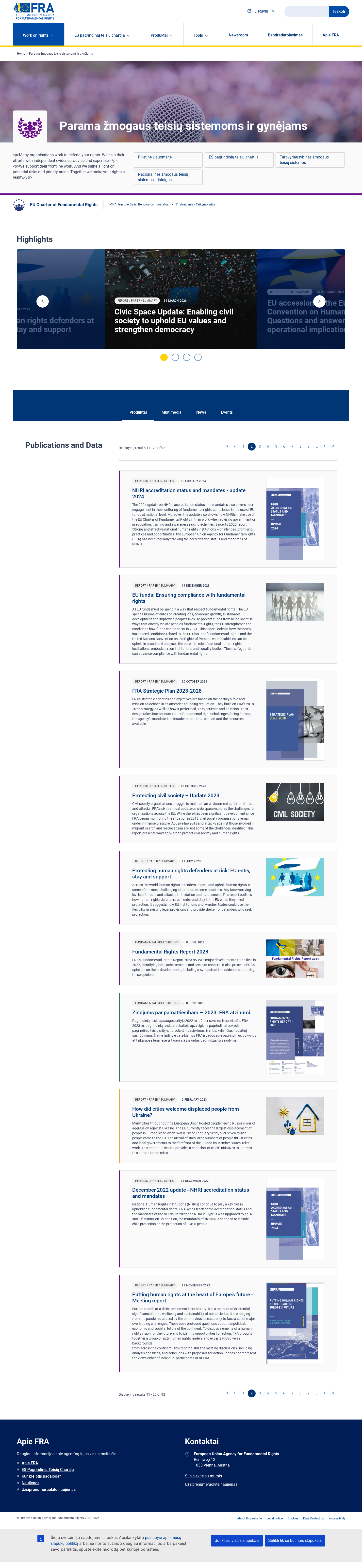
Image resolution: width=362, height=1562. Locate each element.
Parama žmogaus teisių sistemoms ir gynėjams (61, 53)
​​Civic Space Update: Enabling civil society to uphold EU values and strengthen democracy (174, 320)
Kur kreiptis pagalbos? (41, 1476)
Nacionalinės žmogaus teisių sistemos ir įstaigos (163, 177)
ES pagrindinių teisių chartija (234, 157)
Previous (42, 301)
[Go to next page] (325, 447)
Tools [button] (198, 35)
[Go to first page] (227, 447)
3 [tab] (186, 357)
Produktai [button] (159, 35)
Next (319, 301)
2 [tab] (175, 357)
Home (21, 53)
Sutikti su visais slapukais (236, 1540)
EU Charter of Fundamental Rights (64, 204)
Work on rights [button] (36, 35)
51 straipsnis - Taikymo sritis (195, 204)
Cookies (293, 1518)
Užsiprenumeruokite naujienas (49, 1489)
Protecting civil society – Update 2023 (175, 795)
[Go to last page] (333, 447)
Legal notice (275, 1518)
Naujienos (30, 1483)
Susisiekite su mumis (203, 1476)
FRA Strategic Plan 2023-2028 (167, 691)
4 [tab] (198, 357)
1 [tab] (164, 357)
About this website (249, 1518)
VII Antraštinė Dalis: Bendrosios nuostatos (139, 204)
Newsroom (238, 35)
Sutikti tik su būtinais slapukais (295, 1540)
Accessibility (337, 1518)
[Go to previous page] (235, 447)
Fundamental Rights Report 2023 (170, 952)
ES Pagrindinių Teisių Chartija (48, 1469)
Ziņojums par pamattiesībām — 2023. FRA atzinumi (191, 1012)
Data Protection (313, 1518)
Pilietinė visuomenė (155, 157)
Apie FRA (331, 35)
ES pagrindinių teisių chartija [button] (99, 35)
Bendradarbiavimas (285, 35)
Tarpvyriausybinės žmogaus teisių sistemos (304, 160)
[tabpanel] (181, 299)
